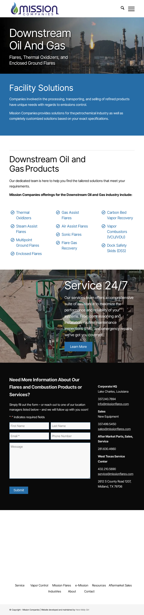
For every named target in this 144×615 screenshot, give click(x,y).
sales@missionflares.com (114, 429)
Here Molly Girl (82, 609)
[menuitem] (120, 8)
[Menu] (129, 8)
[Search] (120, 8)
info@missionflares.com (113, 404)
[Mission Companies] (35, 8)
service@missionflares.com (115, 474)
